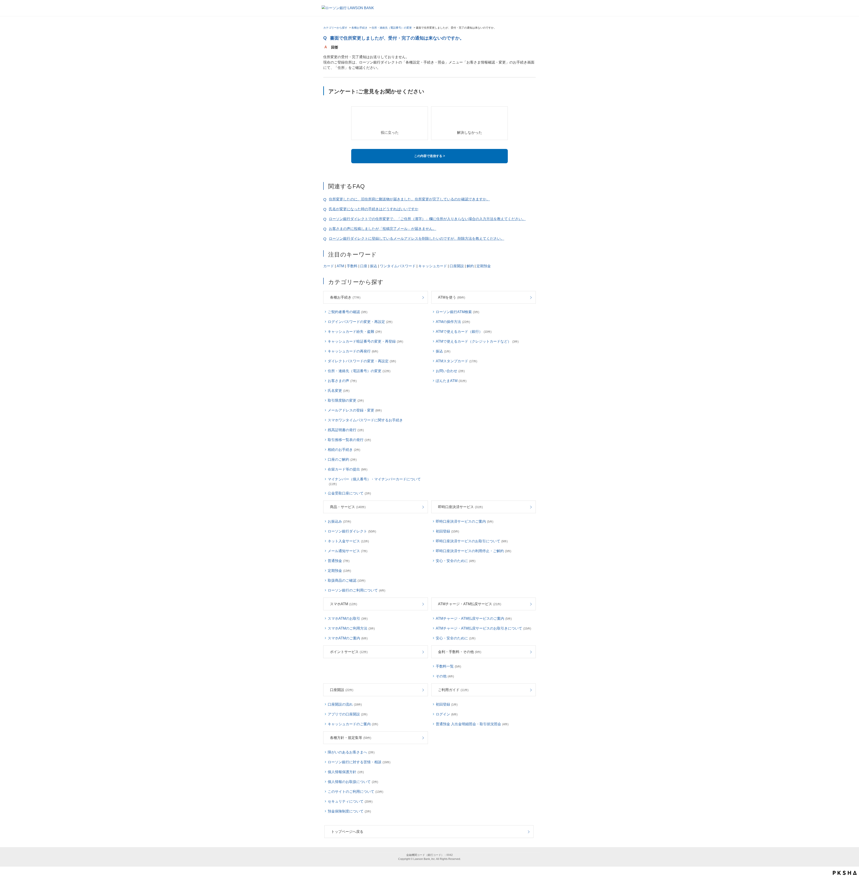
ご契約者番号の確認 (347, 312)
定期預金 (483, 266)
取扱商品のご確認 (346, 580)
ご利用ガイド (453, 690)
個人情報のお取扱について (353, 782)
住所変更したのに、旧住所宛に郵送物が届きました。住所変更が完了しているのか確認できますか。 (409, 199)
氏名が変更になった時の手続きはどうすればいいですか (373, 209)
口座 (363, 266)
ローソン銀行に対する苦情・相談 (359, 762)
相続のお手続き (344, 450)
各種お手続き (359, 27)
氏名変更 (338, 390)
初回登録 (447, 531)
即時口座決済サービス (460, 507)
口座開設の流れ (345, 704)
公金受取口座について (349, 493)
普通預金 (338, 561)
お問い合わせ (450, 371)
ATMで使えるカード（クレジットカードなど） (477, 341)
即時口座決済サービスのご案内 (464, 521)
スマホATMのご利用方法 (351, 628)
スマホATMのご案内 (348, 638)
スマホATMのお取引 (348, 618)
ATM (340, 266)
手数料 (352, 266)
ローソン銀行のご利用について (356, 590)
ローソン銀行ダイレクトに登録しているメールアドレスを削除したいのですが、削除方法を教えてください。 (416, 238)
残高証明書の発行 (346, 430)
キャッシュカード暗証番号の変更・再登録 (365, 341)
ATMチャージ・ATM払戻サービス (469, 604)
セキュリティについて (350, 801)
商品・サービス (348, 507)
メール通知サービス (347, 551)
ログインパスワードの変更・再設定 (360, 322)
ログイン (446, 714)
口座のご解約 (342, 459)
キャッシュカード (432, 266)
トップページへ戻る (347, 831)
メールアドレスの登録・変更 (355, 410)
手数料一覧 (448, 666)
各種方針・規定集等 (350, 738)
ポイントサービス (349, 652)
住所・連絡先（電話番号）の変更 (392, 27)
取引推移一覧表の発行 (349, 440)
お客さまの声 (342, 381)
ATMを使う (451, 297)
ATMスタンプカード (456, 361)
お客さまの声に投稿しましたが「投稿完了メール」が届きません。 (382, 229)
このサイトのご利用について (355, 791)
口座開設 (457, 266)
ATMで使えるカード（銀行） (463, 331)
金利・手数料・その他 (459, 652)
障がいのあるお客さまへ (351, 752)
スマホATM (343, 604)
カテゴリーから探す (335, 27)
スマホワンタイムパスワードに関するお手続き (365, 420)
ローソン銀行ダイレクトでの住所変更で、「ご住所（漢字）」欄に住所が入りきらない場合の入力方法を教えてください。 (427, 219)
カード (328, 266)
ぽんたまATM (451, 381)
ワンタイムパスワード (398, 266)
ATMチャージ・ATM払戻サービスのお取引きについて (483, 628)
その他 (445, 676)
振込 (373, 266)
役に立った (390, 132)
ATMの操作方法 (453, 322)
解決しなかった (469, 132)
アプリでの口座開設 (347, 714)
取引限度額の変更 (346, 400)
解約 (470, 266)
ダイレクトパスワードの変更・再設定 (362, 361)
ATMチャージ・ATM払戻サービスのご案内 (474, 618)
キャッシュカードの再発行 (353, 351)
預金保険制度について (349, 811)
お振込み (339, 521)
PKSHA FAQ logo (845, 873)
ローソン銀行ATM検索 (457, 312)
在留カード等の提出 (347, 469)
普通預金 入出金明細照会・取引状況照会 (472, 724)
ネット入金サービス (348, 541)
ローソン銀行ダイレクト (352, 531)
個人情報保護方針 (346, 772)
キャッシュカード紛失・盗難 (355, 331)
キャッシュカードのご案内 (353, 724)
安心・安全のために (455, 561)
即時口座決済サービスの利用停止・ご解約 (473, 551)
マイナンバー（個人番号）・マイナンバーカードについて (374, 481)
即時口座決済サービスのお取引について (472, 541)
